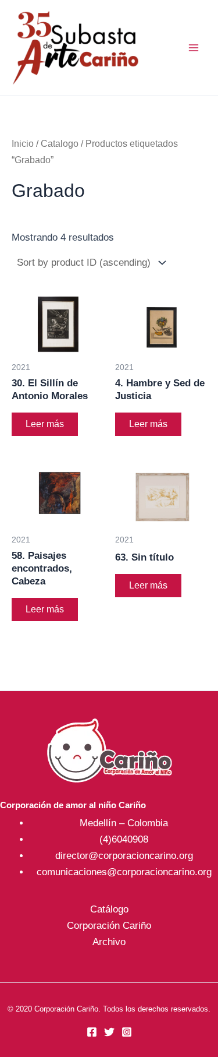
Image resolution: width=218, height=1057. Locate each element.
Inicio (23, 144)
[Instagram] (126, 1032)
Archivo (109, 941)
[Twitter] (109, 1032)
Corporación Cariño (109, 925)
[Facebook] (92, 1032)
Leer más (45, 424)
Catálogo (109, 909)
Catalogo (59, 144)
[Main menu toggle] (193, 48)
